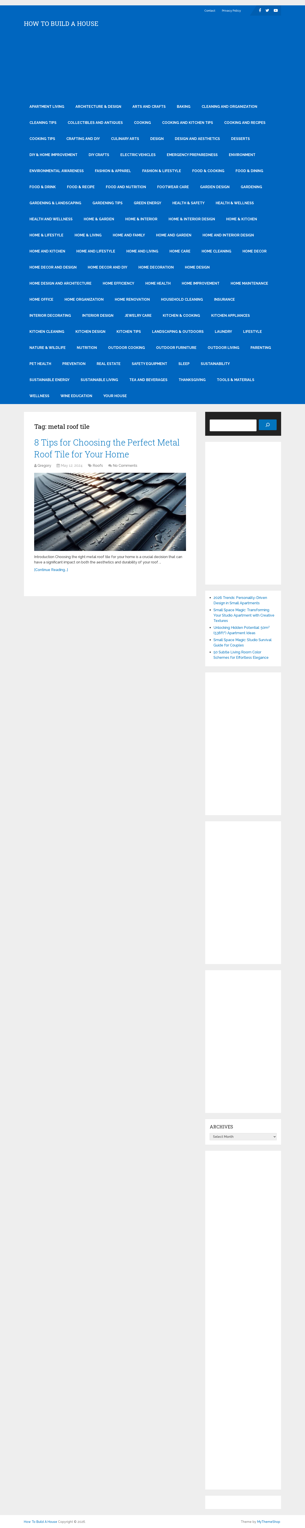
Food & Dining (249, 171)
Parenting (261, 348)
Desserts (240, 139)
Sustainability (215, 364)
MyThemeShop (268, 1522)
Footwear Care (173, 187)
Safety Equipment (149, 364)
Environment (242, 155)
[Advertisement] (152, 65)
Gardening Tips (107, 203)
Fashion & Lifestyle (161, 171)
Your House (115, 396)
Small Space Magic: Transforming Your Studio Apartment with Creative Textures (243, 615)
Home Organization (84, 299)
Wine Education (76, 396)
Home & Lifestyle (46, 235)
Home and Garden (173, 235)
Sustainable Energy (49, 380)
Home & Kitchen (241, 219)
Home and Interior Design (228, 235)
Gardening (251, 187)
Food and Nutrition (126, 187)
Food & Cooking (208, 171)
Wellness (39, 396)
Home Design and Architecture (60, 283)
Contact (209, 10)
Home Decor (254, 251)
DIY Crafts (99, 155)
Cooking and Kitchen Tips (187, 123)
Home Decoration (156, 267)
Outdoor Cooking (126, 348)
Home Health (158, 283)
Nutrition (87, 348)
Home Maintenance (249, 283)
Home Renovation (132, 299)
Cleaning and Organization (229, 106)
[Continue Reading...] (51, 570)
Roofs (98, 465)
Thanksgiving (192, 380)
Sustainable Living (99, 380)
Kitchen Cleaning (46, 331)
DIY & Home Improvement (53, 155)
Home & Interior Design (192, 219)
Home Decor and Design (53, 267)
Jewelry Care (138, 315)
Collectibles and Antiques (95, 123)
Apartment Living (46, 106)
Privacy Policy (231, 10)
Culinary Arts (125, 139)
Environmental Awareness (56, 171)
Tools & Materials (235, 380)
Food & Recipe (81, 187)
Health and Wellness (51, 219)
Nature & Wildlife (47, 348)
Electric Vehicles (138, 155)
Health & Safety (188, 203)
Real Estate (109, 364)
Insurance (224, 299)
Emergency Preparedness (192, 155)
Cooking (142, 123)
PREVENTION (74, 364)
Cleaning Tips (42, 123)
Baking (183, 106)
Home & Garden (99, 219)
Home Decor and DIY (107, 267)
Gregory (44, 465)
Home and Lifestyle (95, 251)
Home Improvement (200, 283)
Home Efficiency (118, 283)
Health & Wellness (235, 203)
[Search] (268, 424)
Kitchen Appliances (230, 315)
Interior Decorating (50, 315)
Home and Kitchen (47, 251)
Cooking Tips (42, 139)
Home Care (179, 251)
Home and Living (142, 251)
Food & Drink (42, 187)
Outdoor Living (223, 348)
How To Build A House (61, 24)
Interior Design (97, 315)
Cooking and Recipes (244, 123)
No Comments (125, 465)
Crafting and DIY (83, 139)
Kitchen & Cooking (181, 315)
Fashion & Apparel (113, 171)
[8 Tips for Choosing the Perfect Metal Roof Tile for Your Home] (110, 512)
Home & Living (88, 235)
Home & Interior (141, 219)
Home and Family (129, 235)
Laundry (223, 331)
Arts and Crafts (149, 106)
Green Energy (147, 203)
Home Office (41, 299)
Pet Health (40, 364)
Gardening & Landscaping (55, 203)
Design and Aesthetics (197, 139)
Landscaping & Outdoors (178, 331)
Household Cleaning (182, 299)
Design (157, 139)
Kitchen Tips (129, 331)
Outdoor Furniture (176, 348)
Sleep (184, 364)
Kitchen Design (90, 331)
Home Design (197, 267)
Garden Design (215, 187)
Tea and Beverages (148, 380)
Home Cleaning (216, 251)
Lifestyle (252, 331)
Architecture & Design (98, 106)
